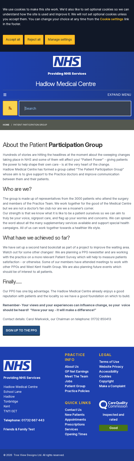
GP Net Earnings (77, 371)
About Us (72, 366)
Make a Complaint (112, 386)
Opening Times (76, 434)
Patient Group (75, 386)
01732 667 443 (32, 420)
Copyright (106, 381)
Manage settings (60, 39)
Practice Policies (77, 391)
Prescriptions (75, 424)
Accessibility (108, 371)
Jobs (68, 381)
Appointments (75, 419)
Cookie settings (111, 19)
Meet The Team (76, 376)
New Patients (75, 414)
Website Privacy (111, 366)
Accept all (13, 39)
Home (6, 124)
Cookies (105, 376)
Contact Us (73, 410)
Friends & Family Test (19, 429)
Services (71, 429)
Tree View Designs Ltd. (28, 455)
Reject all (33, 39)
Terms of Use (109, 362)
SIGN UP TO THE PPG (21, 330)
